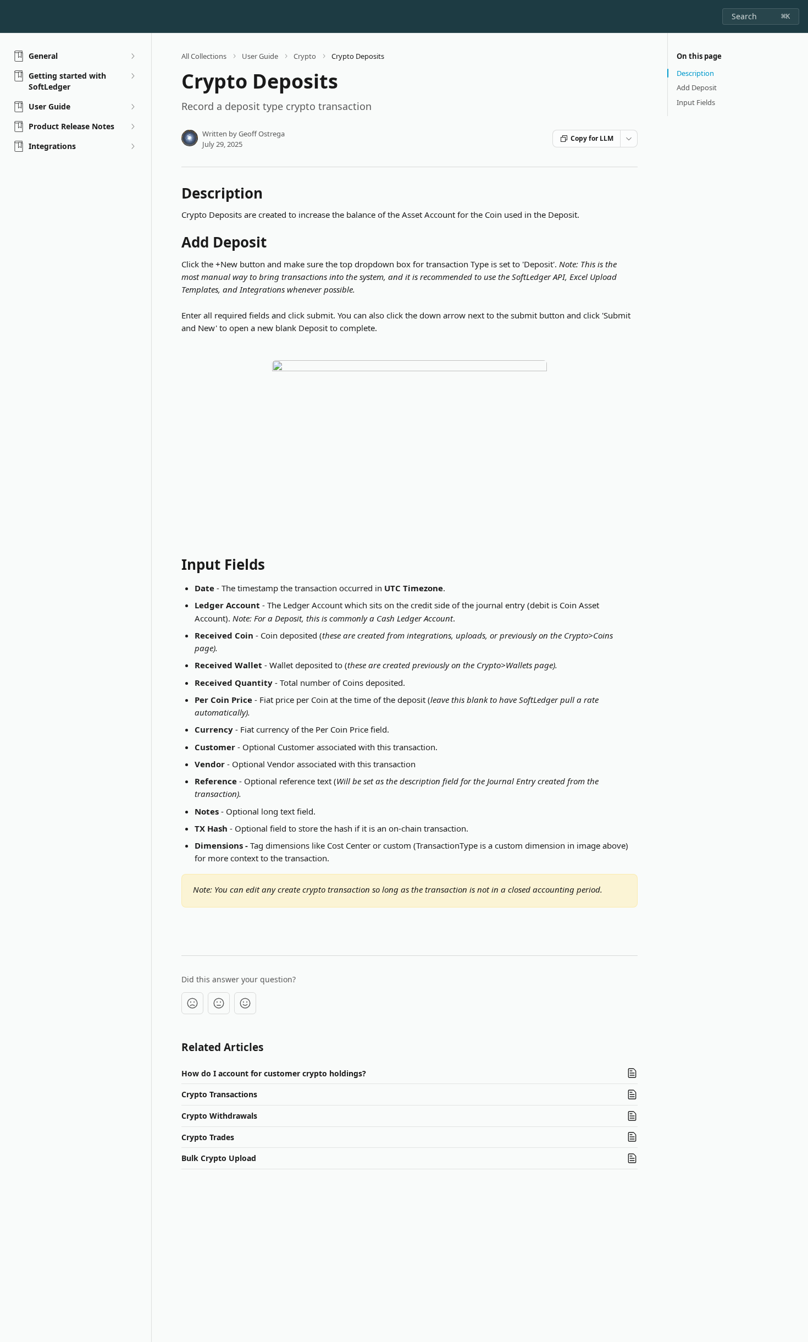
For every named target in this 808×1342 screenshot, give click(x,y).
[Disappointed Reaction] (192, 1003)
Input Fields (696, 102)
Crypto (305, 56)
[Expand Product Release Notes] (132, 126)
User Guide (260, 56)
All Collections (203, 56)
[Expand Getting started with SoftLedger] (132, 76)
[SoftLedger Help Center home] (11, 16)
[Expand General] (132, 56)
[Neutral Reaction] (219, 1003)
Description (695, 73)
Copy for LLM (592, 138)
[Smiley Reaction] (245, 1003)
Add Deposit (697, 87)
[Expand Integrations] (132, 146)
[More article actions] (629, 138)
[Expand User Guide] (132, 106)
